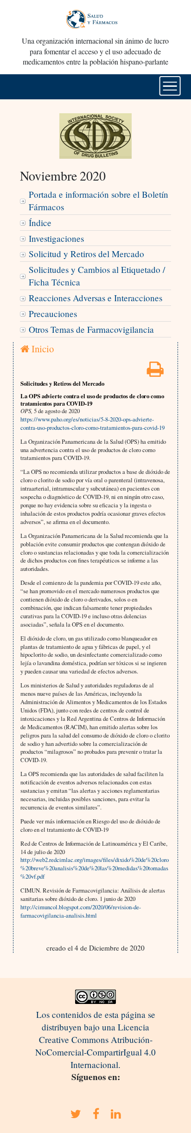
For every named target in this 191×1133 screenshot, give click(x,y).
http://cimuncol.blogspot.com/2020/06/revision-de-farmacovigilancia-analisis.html (80, 911)
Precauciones (53, 313)
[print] (155, 372)
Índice (40, 222)
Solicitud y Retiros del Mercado (86, 253)
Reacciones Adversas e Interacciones (95, 298)
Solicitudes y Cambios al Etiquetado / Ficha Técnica (97, 276)
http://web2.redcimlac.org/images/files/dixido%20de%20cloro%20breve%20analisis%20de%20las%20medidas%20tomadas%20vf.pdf (94, 868)
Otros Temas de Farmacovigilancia (91, 329)
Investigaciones (56, 238)
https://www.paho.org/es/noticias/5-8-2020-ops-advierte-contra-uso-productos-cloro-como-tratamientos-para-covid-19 (92, 423)
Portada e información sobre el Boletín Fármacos (98, 200)
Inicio (41, 348)
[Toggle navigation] (170, 86)
